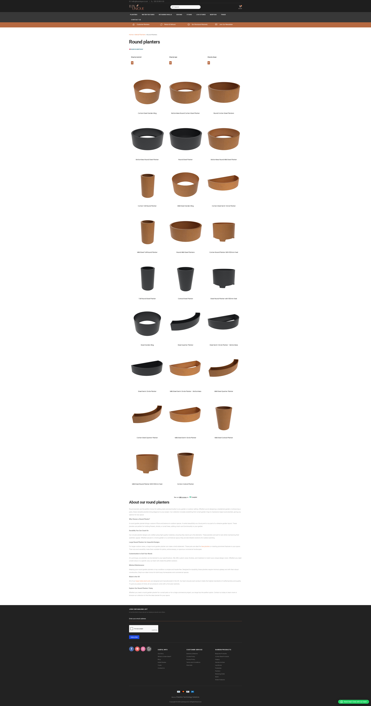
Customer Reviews (143, 24)
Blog (159, 659)
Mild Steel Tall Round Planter (147, 252)
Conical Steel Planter (185, 299)
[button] (132, 62)
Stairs (189, 15)
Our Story (161, 654)
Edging (179, 15)
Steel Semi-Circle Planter (147, 391)
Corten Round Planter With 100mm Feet (223, 252)
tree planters (205, 546)
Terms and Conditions (193, 662)
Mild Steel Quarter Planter (223, 391)
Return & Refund (169, 24)
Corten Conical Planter (185, 484)
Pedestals (218, 668)
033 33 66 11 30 (158, 1)
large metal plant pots (143, 581)
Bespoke (213, 15)
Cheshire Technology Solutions (187, 697)
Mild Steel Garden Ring (185, 206)
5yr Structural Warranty (200, 24)
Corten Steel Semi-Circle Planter (224, 206)
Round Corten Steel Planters (224, 113)
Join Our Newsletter (226, 24)
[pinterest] (137, 649)
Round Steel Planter (185, 159)
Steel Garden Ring (147, 345)
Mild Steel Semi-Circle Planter (185, 438)
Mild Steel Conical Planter (224, 438)
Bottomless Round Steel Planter (147, 159)
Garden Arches (220, 662)
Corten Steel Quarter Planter (147, 438)
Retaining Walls (165, 15)
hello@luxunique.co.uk (139, 1)
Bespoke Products (221, 654)
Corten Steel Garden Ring (147, 113)
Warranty (189, 665)
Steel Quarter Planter (185, 345)
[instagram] (143, 649)
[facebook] (131, 649)
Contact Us (136, 20)
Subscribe (134, 637)
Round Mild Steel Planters (185, 252)
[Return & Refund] (161, 24)
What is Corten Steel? (164, 656)
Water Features (148, 15)
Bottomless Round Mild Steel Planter (224, 159)
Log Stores (201, 15)
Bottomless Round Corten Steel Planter (185, 113)
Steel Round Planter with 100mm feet (223, 299)
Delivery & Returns (192, 654)
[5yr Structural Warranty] (188, 24)
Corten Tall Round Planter (147, 206)
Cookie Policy (190, 656)
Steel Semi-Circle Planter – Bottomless (224, 345)
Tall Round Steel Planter (147, 299)
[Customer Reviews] (133, 24)
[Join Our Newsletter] (216, 24)
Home (131, 35)
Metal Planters (140, 35)
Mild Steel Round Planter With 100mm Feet (147, 484)
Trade (223, 15)
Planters (133, 15)
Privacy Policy (190, 659)
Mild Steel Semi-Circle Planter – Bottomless (185, 391)
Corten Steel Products (222, 656)
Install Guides (162, 662)
